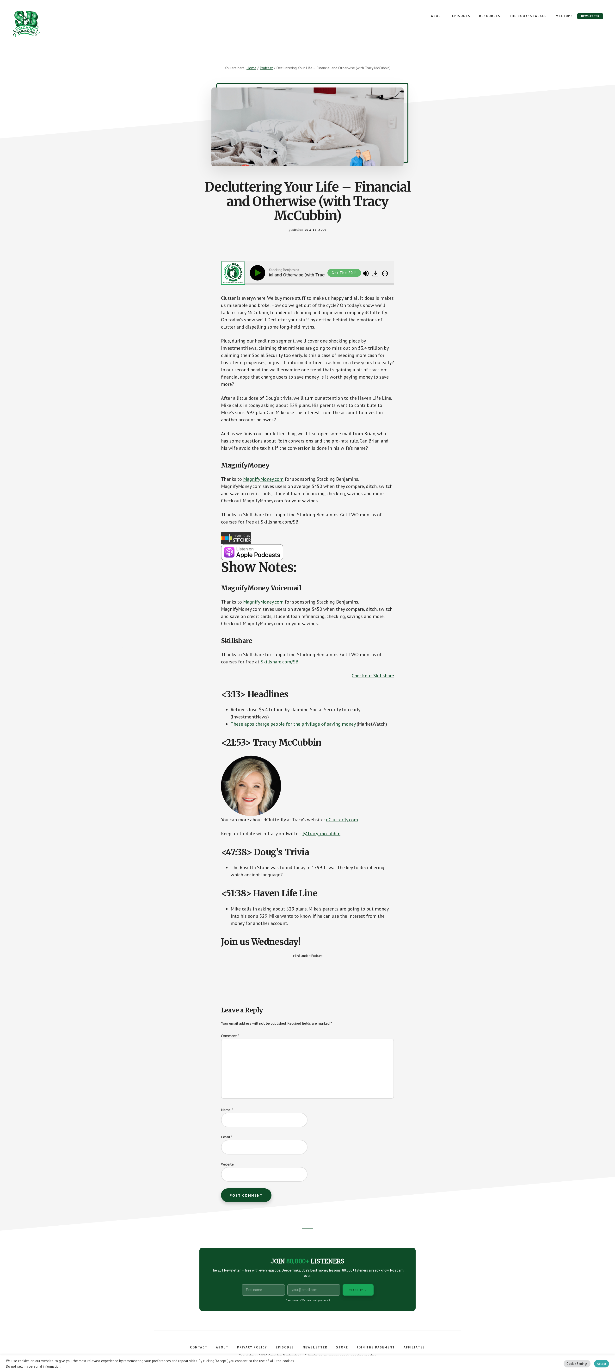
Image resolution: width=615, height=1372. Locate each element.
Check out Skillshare (373, 676)
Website (227, 1164)
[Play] (258, 272)
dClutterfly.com (342, 820)
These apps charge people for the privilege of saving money (293, 724)
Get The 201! (344, 273)
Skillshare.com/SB (279, 662)
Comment (230, 1035)
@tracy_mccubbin (321, 833)
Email (227, 1137)
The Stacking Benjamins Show (42, 24)
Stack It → (358, 1290)
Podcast (316, 956)
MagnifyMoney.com (263, 479)
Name (227, 1109)
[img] (385, 273)
